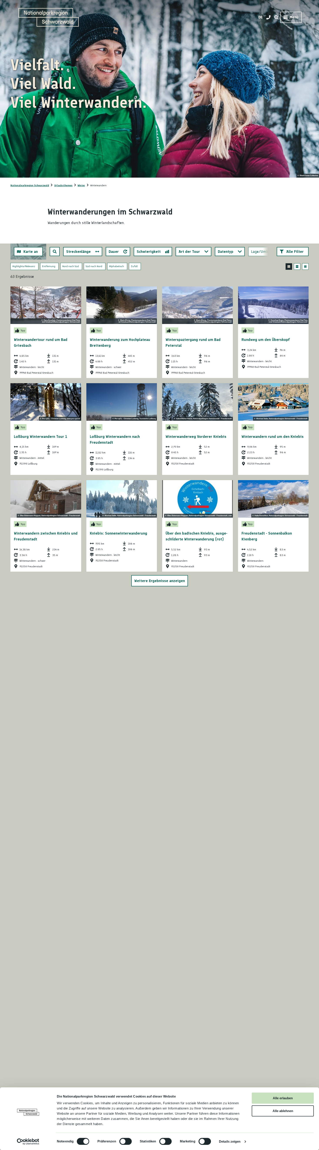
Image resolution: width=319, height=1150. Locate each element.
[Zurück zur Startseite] (48, 17)
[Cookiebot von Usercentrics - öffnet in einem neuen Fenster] (28, 1141)
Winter (81, 185)
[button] (293, 251)
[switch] (125, 1141)
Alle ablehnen (283, 1111)
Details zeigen (229, 1141)
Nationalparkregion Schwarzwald (29, 185)
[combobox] (55, 251)
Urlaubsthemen (63, 185)
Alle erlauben (283, 1098)
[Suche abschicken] (55, 251)
